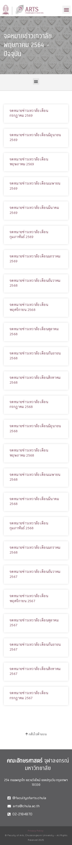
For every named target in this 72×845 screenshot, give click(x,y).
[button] (66, 10)
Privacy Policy (35, 830)
